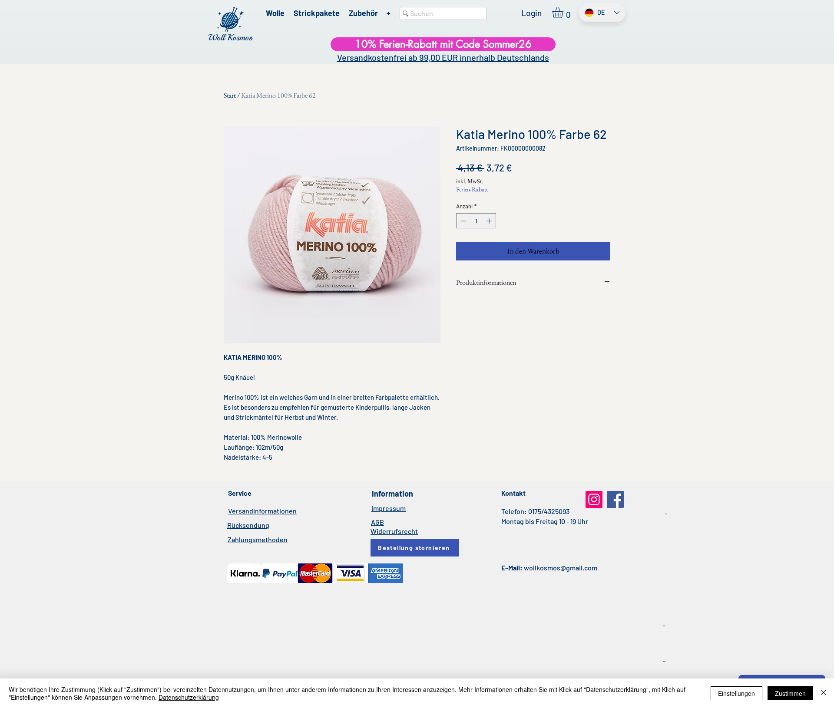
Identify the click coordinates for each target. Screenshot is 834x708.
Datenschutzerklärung (189, 697)
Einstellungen (736, 693)
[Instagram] (594, 499)
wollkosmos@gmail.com (560, 567)
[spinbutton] (476, 221)
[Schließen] (823, 693)
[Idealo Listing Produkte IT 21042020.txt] (666, 515)
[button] (564, 12)
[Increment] (490, 221)
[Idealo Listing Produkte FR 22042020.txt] (664, 662)
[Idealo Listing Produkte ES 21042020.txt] (664, 627)
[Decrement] (462, 221)
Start (230, 95)
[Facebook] (615, 499)
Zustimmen (790, 693)
